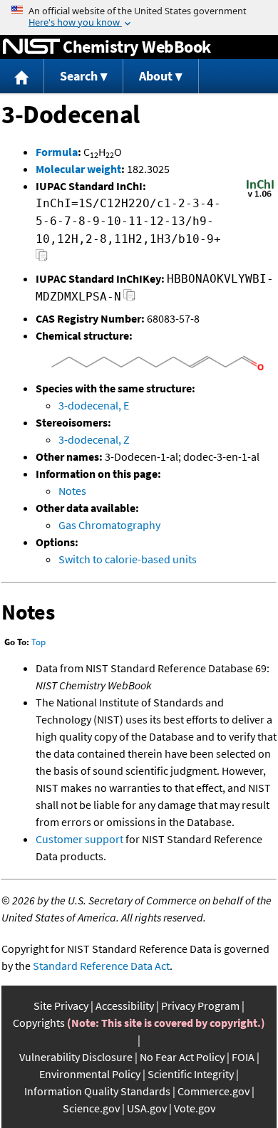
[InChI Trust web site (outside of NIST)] (260, 196)
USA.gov (147, 1108)
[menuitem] (22, 76)
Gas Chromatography (109, 525)
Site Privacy (61, 1005)
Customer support (79, 839)
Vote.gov (194, 1108)
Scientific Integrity (191, 1074)
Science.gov (91, 1108)
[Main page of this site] (22, 76)
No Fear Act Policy (182, 1057)
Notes (72, 491)
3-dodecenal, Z (94, 439)
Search (79, 76)
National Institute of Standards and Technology (31, 47)
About (156, 76)
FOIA (243, 1057)
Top (38, 642)
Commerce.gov (213, 1091)
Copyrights (39, 1022)
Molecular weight (78, 169)
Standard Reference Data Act (101, 966)
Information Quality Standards (97, 1091)
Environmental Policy (89, 1074)
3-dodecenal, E (93, 405)
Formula (57, 152)
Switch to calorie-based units (127, 559)
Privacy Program (200, 1005)
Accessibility (125, 1005)
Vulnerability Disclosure (76, 1057)
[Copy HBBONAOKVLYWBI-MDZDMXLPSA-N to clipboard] (129, 299)
